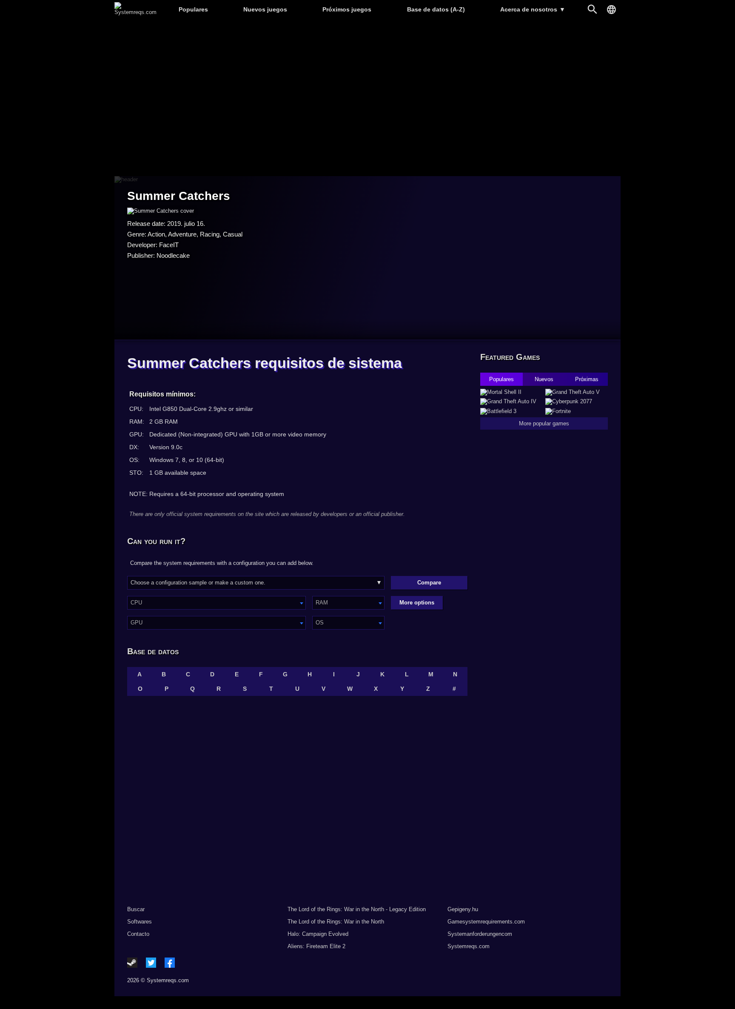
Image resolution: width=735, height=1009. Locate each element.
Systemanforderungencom (479, 934)
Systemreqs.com (468, 946)
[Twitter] (151, 963)
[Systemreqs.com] (135, 12)
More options (416, 602)
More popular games (544, 423)
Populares (193, 9)
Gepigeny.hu (462, 909)
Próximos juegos (346, 9)
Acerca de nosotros (532, 9)
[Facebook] (170, 963)
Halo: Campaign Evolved (318, 934)
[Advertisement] (367, 98)
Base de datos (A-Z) (436, 9)
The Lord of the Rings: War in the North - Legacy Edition (357, 909)
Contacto (138, 934)
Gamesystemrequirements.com (486, 921)
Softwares (139, 921)
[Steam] (132, 963)
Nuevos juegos (265, 9)
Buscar (136, 909)
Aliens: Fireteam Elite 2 (316, 946)
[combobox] (216, 603)
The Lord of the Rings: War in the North (336, 921)
